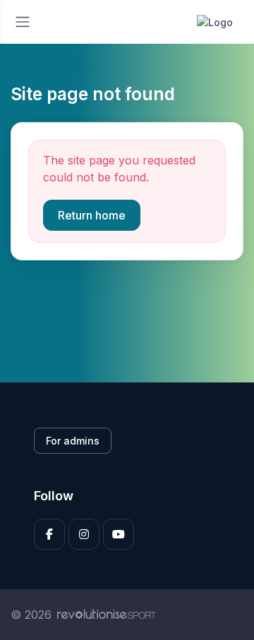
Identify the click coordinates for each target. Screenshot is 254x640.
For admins (72, 441)
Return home (92, 215)
